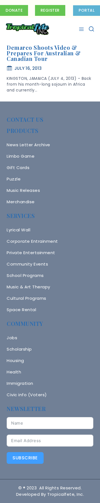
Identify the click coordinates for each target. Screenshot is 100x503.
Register (50, 10)
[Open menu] (82, 29)
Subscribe (25, 458)
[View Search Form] (91, 29)
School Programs (25, 275)
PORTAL (86, 10)
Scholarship (19, 349)
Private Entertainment (31, 253)
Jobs (12, 338)
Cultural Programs (26, 298)
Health (14, 372)
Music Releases (23, 190)
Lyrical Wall (18, 230)
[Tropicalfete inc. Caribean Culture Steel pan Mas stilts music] (27, 29)
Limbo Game (20, 156)
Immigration (20, 383)
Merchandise (21, 202)
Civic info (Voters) (27, 395)
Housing (15, 360)
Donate (14, 10)
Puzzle (14, 179)
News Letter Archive (28, 145)
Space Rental (21, 310)
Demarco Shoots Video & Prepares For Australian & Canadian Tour (44, 53)
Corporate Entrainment (32, 241)
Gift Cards (18, 167)
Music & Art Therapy (28, 287)
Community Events (27, 264)
